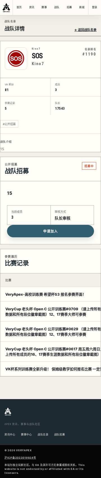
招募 (69, 7)
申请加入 (50, 231)
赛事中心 (26, 434)
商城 (81, 7)
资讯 (31, 7)
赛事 (44, 7)
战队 (56, 7)
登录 (94, 7)
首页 (19, 7)
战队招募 (59, 434)
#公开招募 (9, 124)
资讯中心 (9, 434)
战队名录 (43, 434)
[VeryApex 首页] (6, 7)
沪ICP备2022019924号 (20, 457)
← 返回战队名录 (85, 30)
